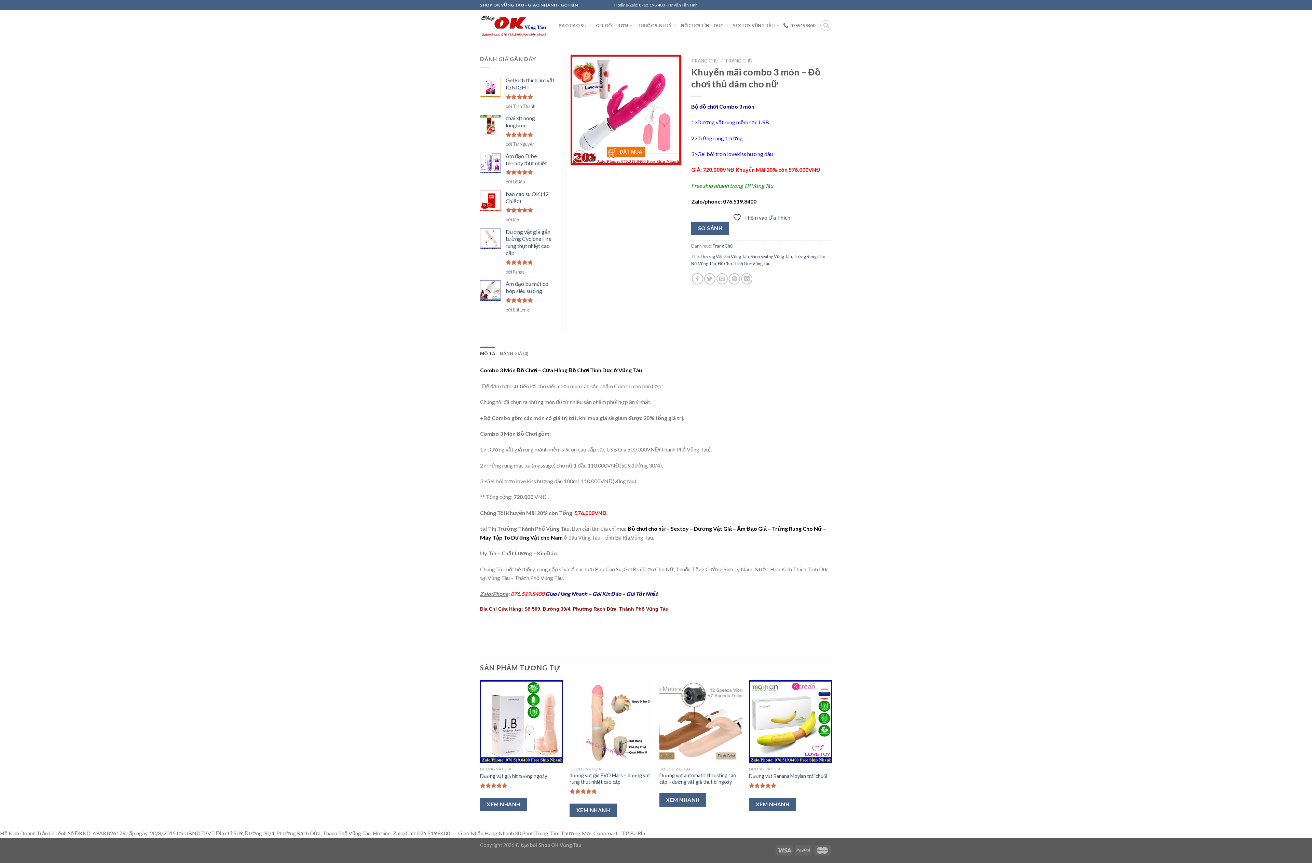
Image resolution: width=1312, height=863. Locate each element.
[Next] (831, 754)
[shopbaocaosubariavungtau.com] (514, 25)
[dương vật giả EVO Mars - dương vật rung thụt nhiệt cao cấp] (611, 721)
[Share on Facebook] (697, 278)
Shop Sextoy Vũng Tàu (771, 256)
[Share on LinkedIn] (746, 278)
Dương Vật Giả (713, 528)
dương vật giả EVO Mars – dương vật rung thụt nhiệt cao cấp (610, 778)
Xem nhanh (503, 804)
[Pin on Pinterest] (734, 278)
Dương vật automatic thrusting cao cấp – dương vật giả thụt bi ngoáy (697, 778)
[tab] (487, 353)
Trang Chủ (738, 61)
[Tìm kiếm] (825, 25)
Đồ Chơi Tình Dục (702, 25)
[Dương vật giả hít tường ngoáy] (521, 721)
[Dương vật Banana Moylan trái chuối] (790, 721)
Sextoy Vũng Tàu (754, 25)
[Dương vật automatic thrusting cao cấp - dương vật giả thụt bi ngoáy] (700, 721)
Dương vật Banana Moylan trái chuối (788, 776)
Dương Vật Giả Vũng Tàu (725, 256)
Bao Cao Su (573, 25)
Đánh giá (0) (514, 353)
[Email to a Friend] (722, 278)
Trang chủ (705, 61)
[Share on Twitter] (709, 278)
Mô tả (487, 353)
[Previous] (480, 754)
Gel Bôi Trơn (612, 25)
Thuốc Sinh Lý (655, 25)
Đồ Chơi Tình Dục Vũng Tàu (744, 263)
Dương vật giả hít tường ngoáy (513, 776)
